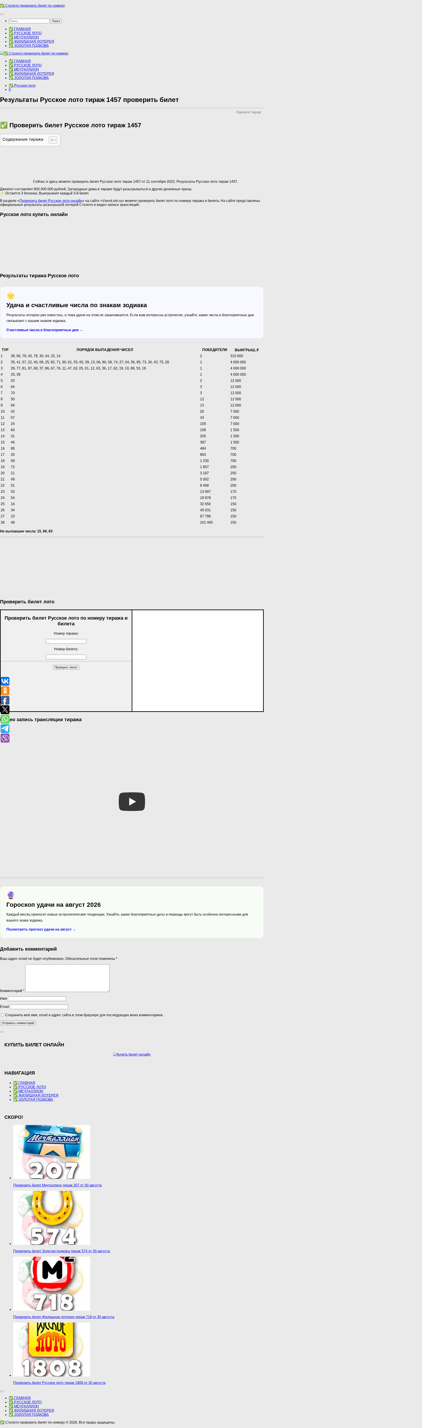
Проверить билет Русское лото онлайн (50, 201)
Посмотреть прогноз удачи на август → (41, 929)
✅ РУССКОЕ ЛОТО (25, 33)
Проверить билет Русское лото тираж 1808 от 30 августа (59, 1383)
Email (4, 1007)
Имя (3, 998)
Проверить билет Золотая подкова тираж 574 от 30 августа (61, 1251)
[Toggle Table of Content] (50, 140)
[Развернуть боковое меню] (2, 1032)
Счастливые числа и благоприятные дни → (44, 330)
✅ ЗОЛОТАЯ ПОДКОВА (29, 46)
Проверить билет (66, 667)
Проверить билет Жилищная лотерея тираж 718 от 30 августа (63, 1317)
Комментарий (12, 991)
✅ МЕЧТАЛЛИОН (24, 37)
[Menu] (2, 14)
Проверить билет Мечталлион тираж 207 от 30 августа (57, 1185)
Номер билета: (66, 649)
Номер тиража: (66, 633)
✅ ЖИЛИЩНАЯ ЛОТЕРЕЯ (31, 41)
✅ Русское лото (22, 85)
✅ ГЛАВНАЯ (20, 29)
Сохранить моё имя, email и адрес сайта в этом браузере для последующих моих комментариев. (84, 1015)
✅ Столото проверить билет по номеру (32, 5)
